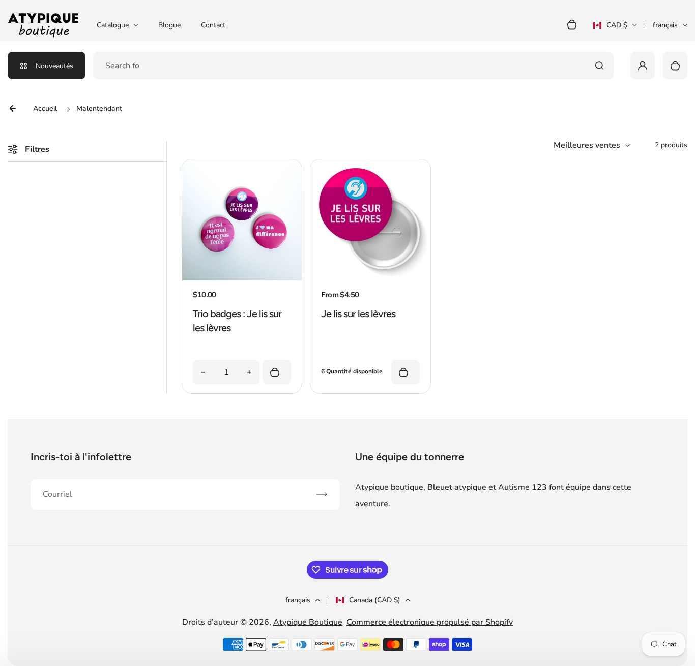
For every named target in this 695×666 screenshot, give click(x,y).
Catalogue (113, 25)
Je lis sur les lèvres (358, 314)
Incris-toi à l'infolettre (81, 457)
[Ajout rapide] (405, 372)
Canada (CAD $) (374, 600)
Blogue (169, 25)
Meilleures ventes (587, 145)
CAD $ (610, 28)
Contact (213, 25)
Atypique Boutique (307, 622)
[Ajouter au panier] (277, 372)
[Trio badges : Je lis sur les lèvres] (242, 277)
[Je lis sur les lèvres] (370, 277)
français (665, 25)
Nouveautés (54, 66)
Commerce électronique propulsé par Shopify (429, 622)
